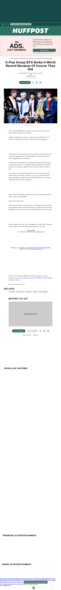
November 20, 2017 (39, 231)
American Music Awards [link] (38, 130)
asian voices (20, 291)
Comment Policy (37, 580)
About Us (2, 580)
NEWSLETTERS (50, 578)
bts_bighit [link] (32, 177)
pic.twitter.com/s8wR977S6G (43, 247)
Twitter (11, 291)
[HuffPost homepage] (19, 577)
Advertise (7, 580)
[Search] (8, 24)
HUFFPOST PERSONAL (33, 578)
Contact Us (13, 580)
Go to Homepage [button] (19, 331)
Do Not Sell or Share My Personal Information (36, 582)
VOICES (24, 578)
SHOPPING (43, 578)
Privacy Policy (9, 582)
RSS (17, 580)
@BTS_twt (30, 230)
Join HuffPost (44, 50)
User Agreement (29, 580)
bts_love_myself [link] (33, 175)
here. (50, 58)
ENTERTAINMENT (14, 578)
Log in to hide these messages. (47, 52)
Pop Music (28, 291)
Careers (23, 580)
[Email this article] (40, 82)
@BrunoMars (32, 247)
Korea (35, 291)
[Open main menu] (2, 24)
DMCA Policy (45, 580)
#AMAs (22, 247)
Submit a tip (35, 334)
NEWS (2, 578)
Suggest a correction (27, 334)
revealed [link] (24, 137)
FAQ (19, 580)
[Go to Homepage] (33, 588)
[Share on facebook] (36, 82)
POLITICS (6, 578)
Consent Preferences (18, 582)
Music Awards (43, 291)
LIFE (20, 578)
